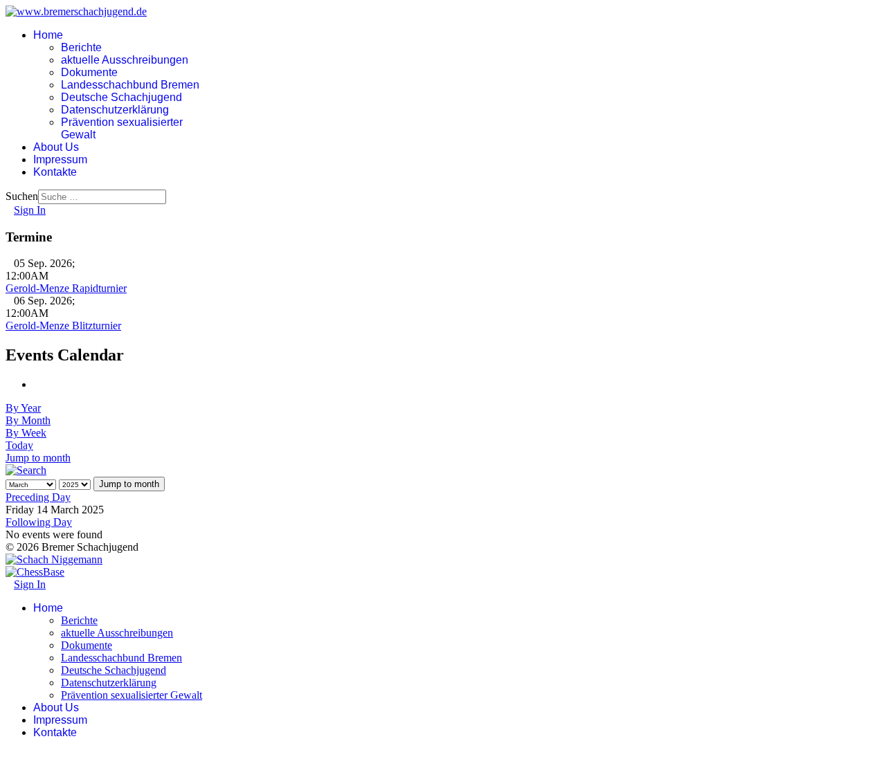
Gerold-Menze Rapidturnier (66, 288)
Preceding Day (38, 497)
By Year (23, 408)
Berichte (81, 47)
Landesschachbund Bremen (130, 85)
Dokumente (89, 72)
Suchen (22, 196)
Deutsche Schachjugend (121, 97)
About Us (56, 147)
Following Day (39, 522)
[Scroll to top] (10, 756)
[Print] (37, 384)
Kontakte (55, 172)
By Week (26, 433)
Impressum (60, 159)
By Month (28, 420)
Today (19, 445)
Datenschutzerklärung (115, 110)
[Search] (26, 470)
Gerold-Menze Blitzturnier (63, 325)
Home (48, 35)
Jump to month (38, 458)
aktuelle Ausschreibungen (124, 60)
